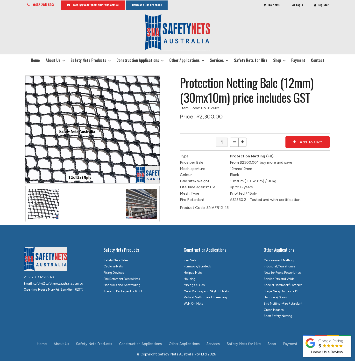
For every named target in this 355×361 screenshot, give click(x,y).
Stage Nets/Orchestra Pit (281, 291)
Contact (317, 60)
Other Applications (184, 60)
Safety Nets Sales (116, 260)
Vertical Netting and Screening (205, 297)
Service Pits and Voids (279, 279)
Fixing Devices (114, 272)
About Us (53, 60)
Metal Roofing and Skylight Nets (206, 291)
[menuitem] (41, 344)
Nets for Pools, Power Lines (282, 272)
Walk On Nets (193, 303)
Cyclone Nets (113, 266)
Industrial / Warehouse (279, 266)
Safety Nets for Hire (250, 60)
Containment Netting (279, 260)
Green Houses (274, 310)
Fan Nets (190, 260)
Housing (190, 279)
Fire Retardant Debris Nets (122, 279)
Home (35, 60)
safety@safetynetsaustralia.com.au (96, 5)
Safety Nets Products (88, 60)
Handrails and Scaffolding (122, 285)
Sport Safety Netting (278, 316)
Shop (277, 60)
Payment (298, 60)
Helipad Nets (193, 272)
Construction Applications (137, 60)
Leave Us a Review (327, 352)
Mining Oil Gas (194, 285)
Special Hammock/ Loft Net (283, 285)
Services (217, 60)
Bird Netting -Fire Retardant (283, 303)
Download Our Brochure (147, 5)
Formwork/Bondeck (197, 266)
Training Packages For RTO (123, 291)
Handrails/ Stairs (275, 297)
